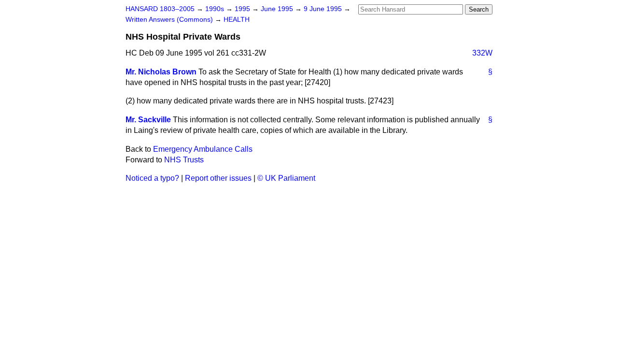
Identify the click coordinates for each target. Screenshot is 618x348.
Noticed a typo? (152, 178)
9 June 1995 (324, 9)
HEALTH (237, 19)
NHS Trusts (184, 160)
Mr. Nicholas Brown (161, 72)
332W (482, 53)
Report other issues (218, 178)
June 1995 (278, 9)
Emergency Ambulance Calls (203, 149)
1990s (215, 9)
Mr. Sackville (148, 120)
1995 (243, 9)
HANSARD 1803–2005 (160, 9)
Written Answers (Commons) (170, 19)
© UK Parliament (286, 178)
